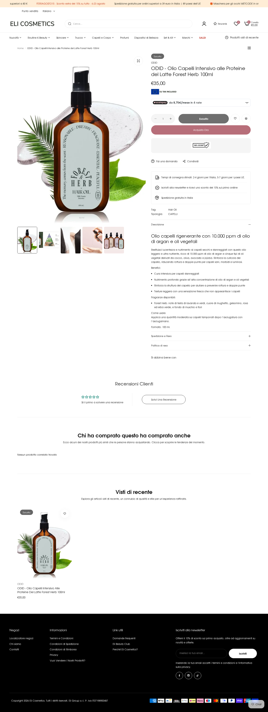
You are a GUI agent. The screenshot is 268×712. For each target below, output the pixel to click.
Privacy (54, 655)
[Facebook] (179, 675)
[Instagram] (188, 675)
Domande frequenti (124, 638)
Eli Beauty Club (121, 644)
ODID (154, 62)
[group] (81, 139)
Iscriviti (243, 653)
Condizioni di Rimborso (63, 649)
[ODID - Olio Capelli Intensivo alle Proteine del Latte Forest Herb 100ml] (44, 543)
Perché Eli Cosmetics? (125, 649)
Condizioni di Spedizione (64, 644)
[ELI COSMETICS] (32, 24)
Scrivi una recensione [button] (163, 399)
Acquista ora (201, 130)
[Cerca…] (70, 24)
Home (20, 48)
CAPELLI (173, 214)
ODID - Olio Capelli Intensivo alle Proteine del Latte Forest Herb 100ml (41, 590)
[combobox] (128, 24)
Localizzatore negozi (21, 638)
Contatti (14, 649)
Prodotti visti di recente (244, 37)
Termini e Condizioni (61, 638)
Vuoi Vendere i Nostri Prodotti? (67, 660)
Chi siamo (15, 644)
